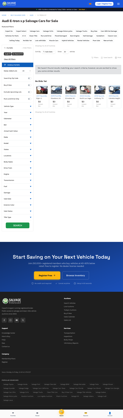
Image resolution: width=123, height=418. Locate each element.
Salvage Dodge (24, 388)
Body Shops (68, 339)
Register (5, 362)
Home (4, 15)
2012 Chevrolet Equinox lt (75, 95)
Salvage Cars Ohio (9, 392)
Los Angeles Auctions (44, 396)
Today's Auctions (70, 310)
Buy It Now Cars (67, 392)
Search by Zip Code (11, 78)
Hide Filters (26, 48)
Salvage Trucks (81, 31)
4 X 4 (24, 36)
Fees (3, 343)
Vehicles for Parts (12, 36)
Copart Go (9, 31)
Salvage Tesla (94, 384)
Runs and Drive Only (11, 99)
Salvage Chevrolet (50, 384)
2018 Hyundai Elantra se (104, 95)
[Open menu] (118, 4)
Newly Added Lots (10, 71)
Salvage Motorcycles (64, 31)
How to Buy (6, 336)
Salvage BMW (64, 384)
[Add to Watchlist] (39, 88)
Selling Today (14, 40)
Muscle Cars (53, 40)
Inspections (68, 336)
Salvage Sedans (100, 392)
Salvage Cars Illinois (94, 388)
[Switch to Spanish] (90, 4)
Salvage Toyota (8, 384)
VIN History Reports (71, 343)
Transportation (69, 333)
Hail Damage (88, 36)
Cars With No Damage (109, 31)
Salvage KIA (75, 396)
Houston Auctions (27, 396)
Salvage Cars (35, 31)
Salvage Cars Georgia (112, 388)
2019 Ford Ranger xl (58, 95)
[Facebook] (4, 320)
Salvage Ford (35, 384)
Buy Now (94, 31)
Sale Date (49, 51)
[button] (17, 106)
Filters (96, 57)
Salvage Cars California (41, 388)
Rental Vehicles (83, 40)
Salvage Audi (102, 396)
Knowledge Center (8, 333)
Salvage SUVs (48, 31)
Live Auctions (69, 306)
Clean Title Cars (52, 392)
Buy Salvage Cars (18, 15)
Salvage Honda (22, 384)
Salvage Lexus (8, 400)
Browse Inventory (75, 275)
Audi (31, 15)
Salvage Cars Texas (59, 388)
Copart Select (21, 31)
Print (119, 57)
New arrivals (108, 40)
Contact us (6, 346)
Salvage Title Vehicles (84, 392)
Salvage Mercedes (79, 384)
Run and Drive (46, 36)
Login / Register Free (104, 4)
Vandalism (100, 36)
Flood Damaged (61, 36)
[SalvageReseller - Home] (9, 4)
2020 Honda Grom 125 (89, 95)
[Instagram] (10, 320)
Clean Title (33, 36)
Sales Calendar (69, 316)
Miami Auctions (61, 396)
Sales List (67, 320)
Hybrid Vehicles (68, 40)
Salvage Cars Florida (76, 388)
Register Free (45, 275)
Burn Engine (75, 36)
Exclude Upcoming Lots (13, 92)
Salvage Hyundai (9, 388)
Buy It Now (8, 85)
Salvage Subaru (88, 396)
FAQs (4, 339)
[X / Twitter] (23, 320)
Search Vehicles (69, 303)
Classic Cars (112, 36)
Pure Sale (96, 40)
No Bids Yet (27, 40)
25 (65, 51)
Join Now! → (83, 9)
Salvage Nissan (108, 384)
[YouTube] (16, 320)
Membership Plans (8, 358)
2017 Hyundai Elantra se (45, 95)
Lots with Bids (40, 40)
